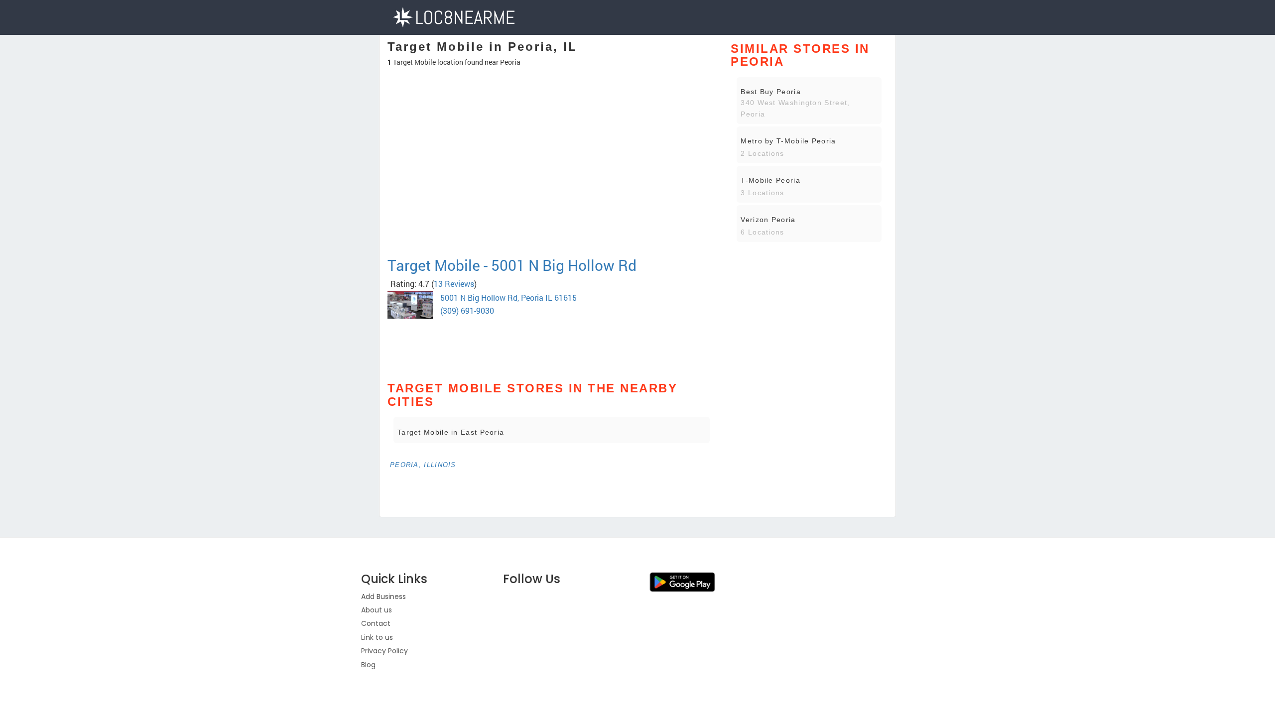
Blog (368, 665)
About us (376, 610)
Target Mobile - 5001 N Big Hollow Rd (512, 265)
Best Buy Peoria (771, 92)
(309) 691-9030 (467, 310)
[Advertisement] (551, 221)
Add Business (383, 596)
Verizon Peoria (768, 220)
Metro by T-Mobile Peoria (788, 141)
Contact (375, 623)
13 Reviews (454, 283)
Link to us (377, 637)
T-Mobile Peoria (770, 180)
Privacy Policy (384, 651)
